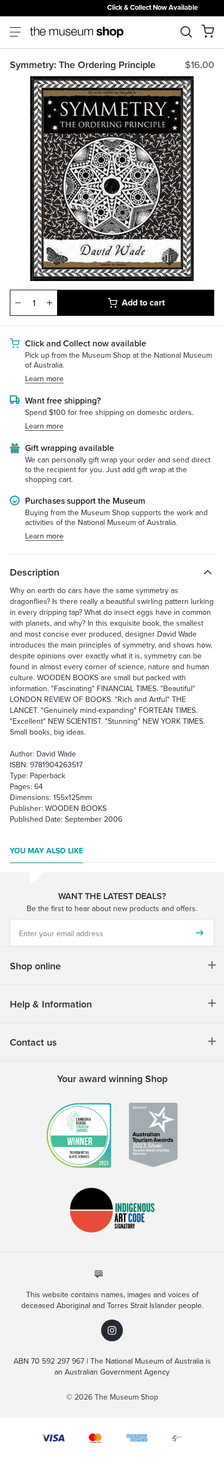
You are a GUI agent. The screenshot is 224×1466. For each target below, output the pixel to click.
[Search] (186, 32)
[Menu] (15, 31)
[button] (207, 31)
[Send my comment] (199, 933)
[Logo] (76, 32)
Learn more (44, 378)
